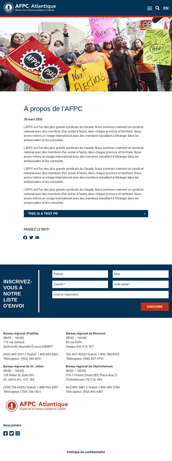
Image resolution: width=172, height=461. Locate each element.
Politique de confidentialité (86, 452)
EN (166, 8)
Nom (117, 272)
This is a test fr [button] (43, 213)
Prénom (58, 272)
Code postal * (122, 282)
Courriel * (60, 282)
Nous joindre (12, 425)
